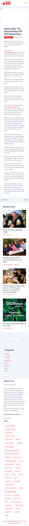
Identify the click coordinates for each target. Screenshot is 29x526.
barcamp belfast (9, 443)
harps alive (8, 478)
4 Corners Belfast (9, 426)
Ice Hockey (17, 481)
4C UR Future (9, 432)
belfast (19, 443)
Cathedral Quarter (10, 461)
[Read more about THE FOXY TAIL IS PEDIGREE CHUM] (14, 218)
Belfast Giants (9, 447)
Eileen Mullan (8, 471)
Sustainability (8, 505)
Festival (21, 474)
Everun (14, 474)
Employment (18, 471)
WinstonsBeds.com (10, 52)
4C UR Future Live (10, 436)
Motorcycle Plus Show (10, 488)
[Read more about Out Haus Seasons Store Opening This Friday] (14, 310)
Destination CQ (9, 467)
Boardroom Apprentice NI (12, 454)
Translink (17, 512)
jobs (5, 363)
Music (21, 488)
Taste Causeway (18, 505)
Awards (17, 439)
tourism (17, 508)
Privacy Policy (7, 418)
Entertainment (6, 264)
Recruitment (8, 498)
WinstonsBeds (13, 107)
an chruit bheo (9, 439)
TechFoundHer (9, 508)
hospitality (8, 481)
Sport (5, 371)
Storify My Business (16, 502)
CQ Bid (18, 464)
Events (7, 474)
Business (6, 353)
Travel (6, 515)
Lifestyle (7, 37)
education (18, 467)
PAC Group (8, 495)
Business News (17, 457)
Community (7, 356)
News (11, 37)
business (8, 457)
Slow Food (17, 498)
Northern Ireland (10, 491)
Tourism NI (8, 512)
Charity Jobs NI (9, 464)
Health (15, 478)
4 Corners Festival (10, 429)
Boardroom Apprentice (11, 450)
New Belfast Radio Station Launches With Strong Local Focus (12, 260)
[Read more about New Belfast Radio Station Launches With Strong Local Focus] (14, 247)
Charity (8, 358)
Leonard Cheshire (9, 484)
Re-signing (16, 495)
